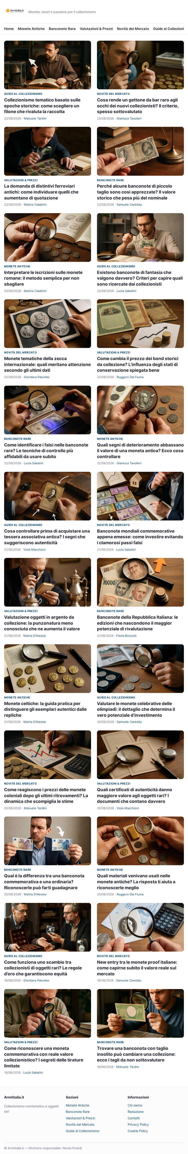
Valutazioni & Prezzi (96, 29)
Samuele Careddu (129, 204)
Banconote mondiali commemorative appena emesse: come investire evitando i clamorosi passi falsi (140, 536)
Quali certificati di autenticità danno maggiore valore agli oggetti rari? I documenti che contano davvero (134, 795)
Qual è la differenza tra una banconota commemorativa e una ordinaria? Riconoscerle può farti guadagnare (44, 881)
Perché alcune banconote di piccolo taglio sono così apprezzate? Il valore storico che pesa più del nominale (136, 191)
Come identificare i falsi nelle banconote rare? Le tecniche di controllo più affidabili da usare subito (46, 450)
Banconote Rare (62, 29)
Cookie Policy (138, 1131)
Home (9, 29)
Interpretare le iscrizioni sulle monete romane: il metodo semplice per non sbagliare (43, 278)
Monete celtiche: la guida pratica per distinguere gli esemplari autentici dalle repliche (45, 709)
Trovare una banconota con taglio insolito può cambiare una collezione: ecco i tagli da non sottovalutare (136, 1054)
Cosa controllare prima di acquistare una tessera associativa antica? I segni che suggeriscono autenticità (47, 536)
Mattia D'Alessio (34, 635)
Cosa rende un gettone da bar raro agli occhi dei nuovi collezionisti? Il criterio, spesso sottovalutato (138, 105)
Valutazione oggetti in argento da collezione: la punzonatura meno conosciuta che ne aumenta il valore (42, 623)
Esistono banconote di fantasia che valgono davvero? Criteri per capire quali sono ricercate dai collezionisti (140, 278)
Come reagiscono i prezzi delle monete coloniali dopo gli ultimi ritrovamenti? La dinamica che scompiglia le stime (46, 795)
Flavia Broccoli (126, 635)
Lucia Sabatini (126, 291)
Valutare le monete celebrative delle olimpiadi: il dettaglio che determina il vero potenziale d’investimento (136, 709)
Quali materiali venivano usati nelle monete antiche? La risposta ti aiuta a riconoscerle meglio (136, 881)
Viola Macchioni (34, 549)
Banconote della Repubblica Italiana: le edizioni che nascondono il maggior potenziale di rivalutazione (137, 623)
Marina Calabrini (35, 204)
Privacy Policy (138, 1124)
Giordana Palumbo (37, 377)
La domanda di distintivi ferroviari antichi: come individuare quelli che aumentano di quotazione (41, 191)
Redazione (136, 1112)
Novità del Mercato (133, 29)
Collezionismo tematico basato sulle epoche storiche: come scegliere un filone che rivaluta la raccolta (42, 105)
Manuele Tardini (35, 118)
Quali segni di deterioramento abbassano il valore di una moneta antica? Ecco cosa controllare (140, 450)
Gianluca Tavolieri (129, 118)
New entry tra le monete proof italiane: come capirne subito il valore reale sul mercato (137, 968)
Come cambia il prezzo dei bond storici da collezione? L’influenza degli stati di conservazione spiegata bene (137, 364)
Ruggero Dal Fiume (130, 377)
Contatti (134, 1118)
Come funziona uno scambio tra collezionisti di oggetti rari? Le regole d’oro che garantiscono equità (43, 968)
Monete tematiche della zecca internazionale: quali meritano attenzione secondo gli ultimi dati (47, 364)
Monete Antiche (31, 29)
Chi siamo (135, 1105)
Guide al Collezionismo (23, 94)
